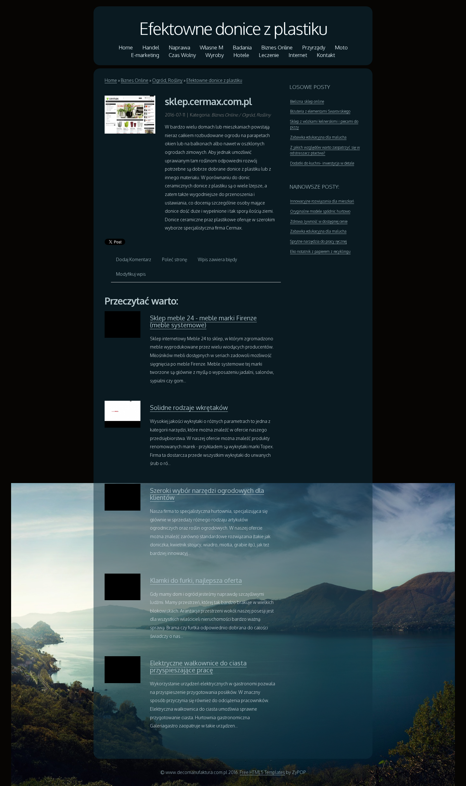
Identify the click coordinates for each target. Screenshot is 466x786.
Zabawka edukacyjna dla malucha (318, 137)
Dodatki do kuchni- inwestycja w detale (322, 163)
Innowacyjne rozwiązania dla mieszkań (322, 201)
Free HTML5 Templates (262, 772)
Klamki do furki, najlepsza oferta (196, 580)
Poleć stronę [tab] (174, 259)
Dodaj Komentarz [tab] (133, 259)
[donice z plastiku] (130, 114)
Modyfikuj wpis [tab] (131, 274)
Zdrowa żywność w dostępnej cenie (318, 221)
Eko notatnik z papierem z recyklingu (320, 251)
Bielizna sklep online (307, 101)
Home (111, 80)
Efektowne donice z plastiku (233, 28)
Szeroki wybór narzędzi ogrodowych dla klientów (207, 493)
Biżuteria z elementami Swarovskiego (320, 111)
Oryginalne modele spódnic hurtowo (320, 211)
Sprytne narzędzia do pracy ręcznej (318, 241)
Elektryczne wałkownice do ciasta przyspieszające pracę (198, 666)
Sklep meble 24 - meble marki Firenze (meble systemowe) (203, 321)
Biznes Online (134, 80)
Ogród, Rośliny (167, 80)
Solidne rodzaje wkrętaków (189, 407)
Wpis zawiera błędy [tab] (217, 259)
